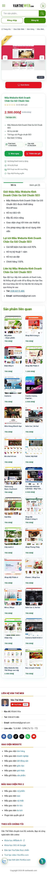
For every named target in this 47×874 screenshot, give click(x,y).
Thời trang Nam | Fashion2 (10, 488)
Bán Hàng (30, 29)
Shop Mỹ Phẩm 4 (11, 577)
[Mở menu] (3, 5)
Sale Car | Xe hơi (32, 426)
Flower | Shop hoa (32, 577)
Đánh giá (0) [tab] (35, 185)
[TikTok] (15, 736)
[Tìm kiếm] (42, 13)
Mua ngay (15, 154)
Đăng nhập (12, 20)
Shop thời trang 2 (32, 335)
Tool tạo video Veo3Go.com (16, 855)
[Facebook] (3, 736)
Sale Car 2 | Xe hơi (32, 607)
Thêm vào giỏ (34, 154)
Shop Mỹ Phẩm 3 (32, 366)
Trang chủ (7, 29)
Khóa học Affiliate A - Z (14, 840)
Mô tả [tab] (13, 185)
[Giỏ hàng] (43, 5)
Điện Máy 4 (8, 366)
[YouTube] (33, 736)
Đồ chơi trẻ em (10, 456)
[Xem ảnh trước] (5, 57)
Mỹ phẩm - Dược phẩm (9, 337)
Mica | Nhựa (9, 607)
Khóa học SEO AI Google (15, 845)
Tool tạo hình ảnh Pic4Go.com (17, 860)
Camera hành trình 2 (33, 638)
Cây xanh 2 (8, 547)
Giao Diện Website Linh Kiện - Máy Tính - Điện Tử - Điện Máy (33, 487)
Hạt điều (7, 517)
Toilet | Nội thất (31, 456)
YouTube (20, 704)
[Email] (21, 736)
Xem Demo (25, 85)
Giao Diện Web (18, 29)
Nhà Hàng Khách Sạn (13, 426)
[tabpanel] (23, 245)
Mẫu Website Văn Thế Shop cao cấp (11, 669)
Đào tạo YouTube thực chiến (16, 850)
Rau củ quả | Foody (32, 668)
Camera (7, 396)
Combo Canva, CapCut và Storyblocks (31, 397)
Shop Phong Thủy (32, 547)
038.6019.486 (17, 291)
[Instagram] (9, 736)
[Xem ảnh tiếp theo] (41, 57)
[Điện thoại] (27, 736)
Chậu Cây (8, 638)
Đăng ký (35, 20)
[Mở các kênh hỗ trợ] (4, 861)
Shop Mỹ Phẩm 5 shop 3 (31, 518)
